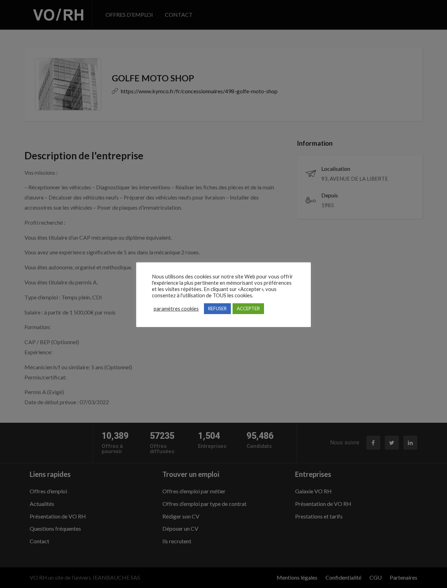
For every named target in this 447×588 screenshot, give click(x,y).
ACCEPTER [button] (248, 308)
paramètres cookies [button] (176, 309)
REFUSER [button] (217, 308)
